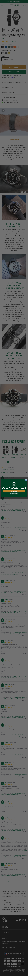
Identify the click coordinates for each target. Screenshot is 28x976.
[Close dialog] (26, 480)
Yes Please (14, 491)
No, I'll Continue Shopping (14, 493)
